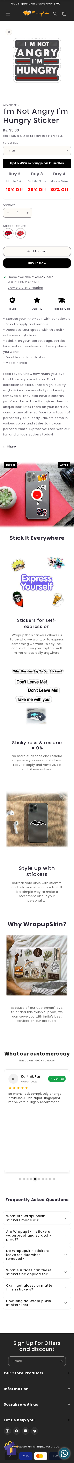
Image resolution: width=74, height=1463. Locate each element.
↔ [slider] (37, 494)
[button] (8, 13)
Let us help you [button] (19, 1420)
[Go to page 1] (20, 1179)
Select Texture (14, 226)
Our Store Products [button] (23, 1373)
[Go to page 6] (39, 1179)
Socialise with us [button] (21, 1404)
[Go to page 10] (54, 1179)
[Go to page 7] (43, 1179)
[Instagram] (7, 1431)
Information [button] (16, 1389)
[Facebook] (16, 1431)
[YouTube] (25, 1431)
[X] (34, 1431)
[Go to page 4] (31, 1179)
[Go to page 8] (46, 1179)
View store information (25, 288)
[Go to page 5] (35, 1179)
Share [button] (11, 446)
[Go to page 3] (28, 1179)
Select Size (10, 143)
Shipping (28, 135)
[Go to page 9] (50, 1179)
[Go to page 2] (24, 1179)
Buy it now (37, 263)
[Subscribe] (61, 1361)
